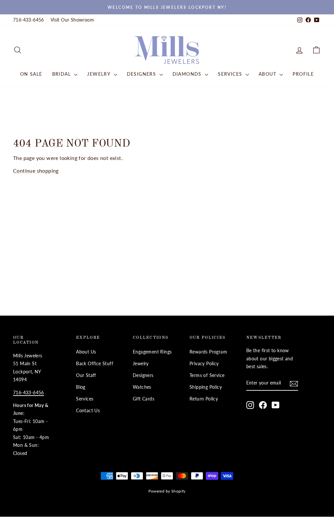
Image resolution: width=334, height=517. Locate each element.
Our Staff (86, 375)
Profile (303, 74)
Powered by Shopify (166, 491)
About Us (86, 351)
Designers (142, 74)
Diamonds (188, 74)
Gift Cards (143, 398)
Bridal (62, 74)
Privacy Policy (204, 363)
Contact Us (88, 410)
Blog (80, 387)
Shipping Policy (206, 387)
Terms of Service (207, 375)
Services (231, 74)
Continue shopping (36, 170)
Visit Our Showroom (72, 20)
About (268, 74)
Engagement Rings (152, 351)
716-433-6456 (28, 20)
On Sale (31, 74)
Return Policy (204, 398)
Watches (142, 387)
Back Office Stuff (94, 363)
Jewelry (99, 74)
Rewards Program (208, 351)
